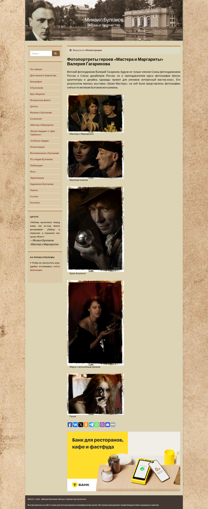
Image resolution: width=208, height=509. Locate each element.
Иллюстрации (37, 146)
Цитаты (34, 106)
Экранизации (37, 177)
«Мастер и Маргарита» (42, 124)
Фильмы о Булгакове (41, 112)
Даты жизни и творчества (43, 75)
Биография (36, 81)
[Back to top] (201, 502)
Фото (32, 171)
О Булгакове (36, 87)
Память (34, 190)
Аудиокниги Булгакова (41, 184)
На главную (36, 69)
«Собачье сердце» (39, 140)
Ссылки (34, 196)
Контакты (35, 202)
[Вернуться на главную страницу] (104, 20)
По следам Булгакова (41, 159)
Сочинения (36, 118)
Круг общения (37, 93)
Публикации (36, 165)
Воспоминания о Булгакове (44, 153)
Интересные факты (40, 100)
